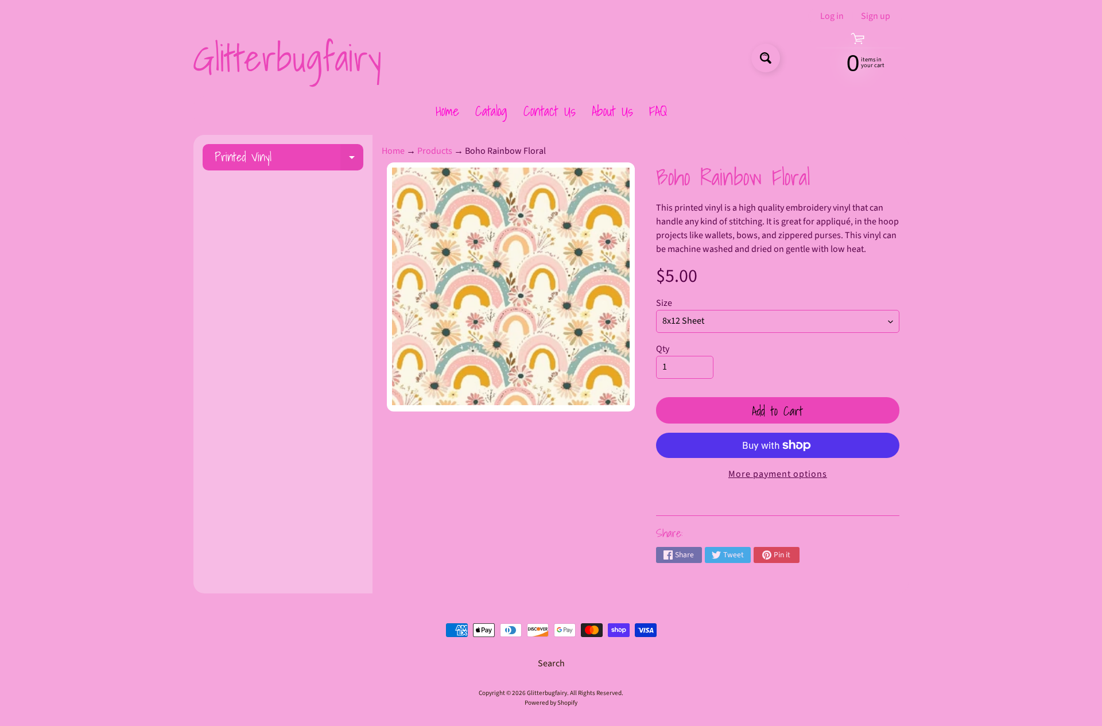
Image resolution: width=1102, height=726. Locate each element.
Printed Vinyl (289, 158)
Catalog (491, 111)
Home (447, 111)
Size (664, 303)
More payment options (777, 474)
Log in (832, 16)
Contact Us (549, 111)
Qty (662, 349)
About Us (612, 111)
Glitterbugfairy (287, 58)
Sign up (875, 16)
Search (551, 663)
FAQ (658, 111)
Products (434, 151)
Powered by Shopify (551, 702)
